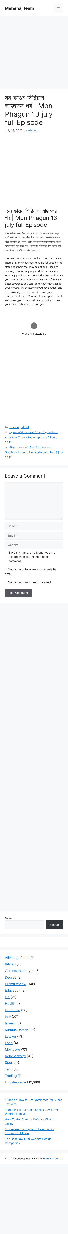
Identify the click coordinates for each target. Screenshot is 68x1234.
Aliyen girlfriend (17, 958)
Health (10, 1004)
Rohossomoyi (15, 1056)
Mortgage (12, 1049)
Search (9, 918)
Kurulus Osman (16, 1030)
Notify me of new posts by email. (30, 582)
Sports (10, 1063)
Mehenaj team (19, 8)
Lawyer (10, 1036)
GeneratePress (54, 1158)
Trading (11, 1076)
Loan (9, 1043)
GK (7, 997)
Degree (10, 977)
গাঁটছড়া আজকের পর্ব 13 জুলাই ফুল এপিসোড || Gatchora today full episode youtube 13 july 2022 (34, 452)
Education (12, 990)
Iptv (8, 1017)
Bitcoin (10, 964)
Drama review (15, 984)
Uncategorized (19, 427)
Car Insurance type (19, 971)
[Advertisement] (34, 53)
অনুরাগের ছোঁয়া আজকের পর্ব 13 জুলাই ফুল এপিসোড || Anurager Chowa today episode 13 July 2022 (32, 437)
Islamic (10, 1023)
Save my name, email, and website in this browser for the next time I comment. (33, 557)
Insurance (12, 1010)
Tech (9, 1069)
